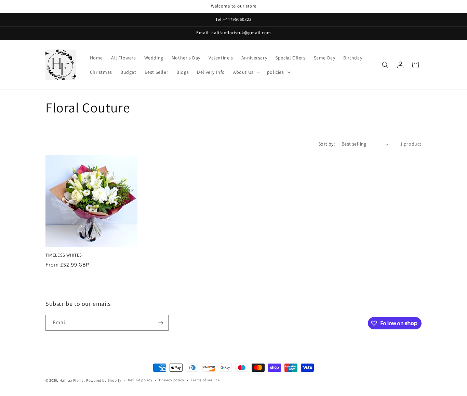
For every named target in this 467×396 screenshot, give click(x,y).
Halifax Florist (72, 380)
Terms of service (205, 380)
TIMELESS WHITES (63, 255)
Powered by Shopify (103, 380)
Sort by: (326, 144)
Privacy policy (171, 380)
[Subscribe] (160, 323)
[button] (246, 72)
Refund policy (140, 380)
